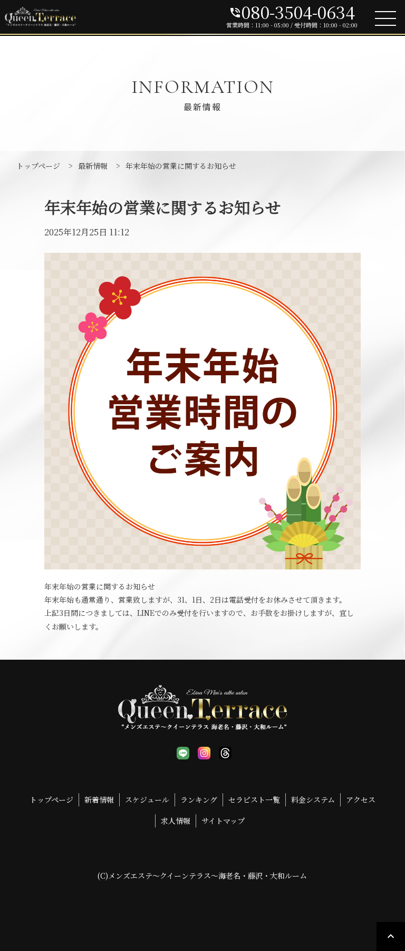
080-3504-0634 (292, 11)
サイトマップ (223, 820)
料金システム (313, 799)
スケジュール (147, 799)
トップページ (51, 799)
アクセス (360, 799)
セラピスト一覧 (254, 799)
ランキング (198, 799)
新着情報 (99, 799)
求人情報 (175, 820)
